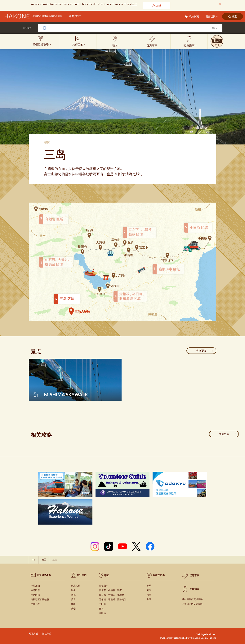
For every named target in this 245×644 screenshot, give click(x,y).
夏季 (149, 590)
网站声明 (33, 633)
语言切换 (211, 16)
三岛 (101, 608)
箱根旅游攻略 (44, 574)
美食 (73, 599)
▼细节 (214, 28)
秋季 (149, 594)
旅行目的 (82, 574)
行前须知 (35, 585)
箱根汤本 (103, 585)
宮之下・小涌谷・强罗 (110, 590)
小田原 (102, 604)
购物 (73, 608)
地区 (44, 559)
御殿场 (102, 613)
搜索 (234, 16)
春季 (149, 585)
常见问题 (35, 594)
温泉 (73, 590)
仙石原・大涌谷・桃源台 (111, 594)
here (134, 4)
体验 (73, 604)
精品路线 (75, 585)
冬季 (149, 599)
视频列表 (35, 604)
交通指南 (194, 588)
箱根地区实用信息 (40, 599)
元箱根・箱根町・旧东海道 (113, 599)
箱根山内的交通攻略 (192, 603)
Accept (156, 5)
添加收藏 (194, 16)
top (33, 559)
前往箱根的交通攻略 (192, 599)
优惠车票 (194, 575)
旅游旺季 (35, 590)
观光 (73, 594)
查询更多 (201, 350)
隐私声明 (46, 633)
